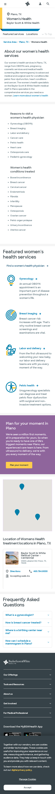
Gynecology (26, 278)
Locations (32, 34)
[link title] (27, 4)
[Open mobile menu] (5, 4)
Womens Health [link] (39, 42)
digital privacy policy (21, 770)
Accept (27, 787)
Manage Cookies (27, 779)
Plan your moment (19, 465)
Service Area (10, 42)
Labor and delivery (30, 348)
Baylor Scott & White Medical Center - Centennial (33, 555)
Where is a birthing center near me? (23, 631)
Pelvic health (26, 385)
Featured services (13, 34)
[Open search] (48, 4)
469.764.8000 (40, 571)
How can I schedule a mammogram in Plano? (18, 642)
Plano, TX (23, 42)
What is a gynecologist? (19, 615)
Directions (15, 571)
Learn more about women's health (30, 95)
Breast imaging (28, 313)
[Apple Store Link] (12, 735)
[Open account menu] (40, 4)
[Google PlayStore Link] (32, 735)
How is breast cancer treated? (23, 622)
